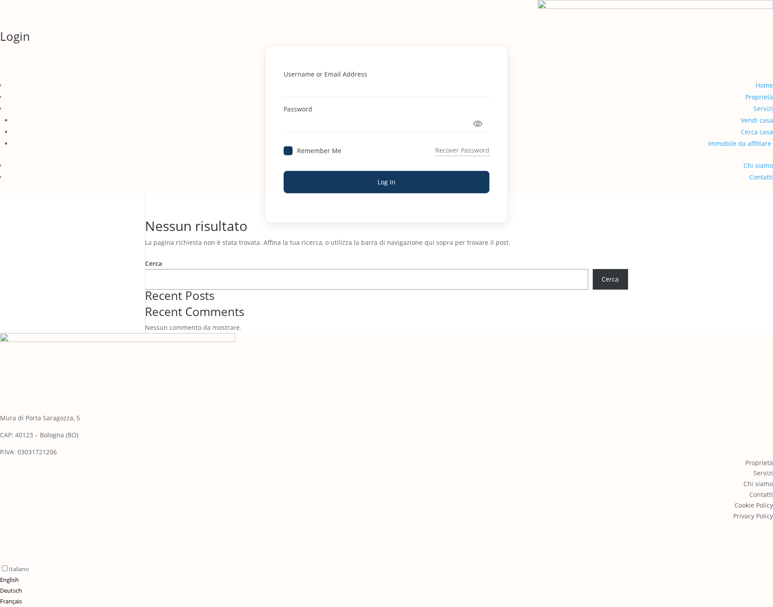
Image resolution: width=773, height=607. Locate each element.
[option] (14, 580)
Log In (386, 182)
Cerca (153, 263)
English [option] (9, 580)
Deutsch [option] (11, 590)
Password (298, 109)
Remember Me (319, 150)
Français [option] (11, 601)
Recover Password (462, 150)
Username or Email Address (325, 73)
